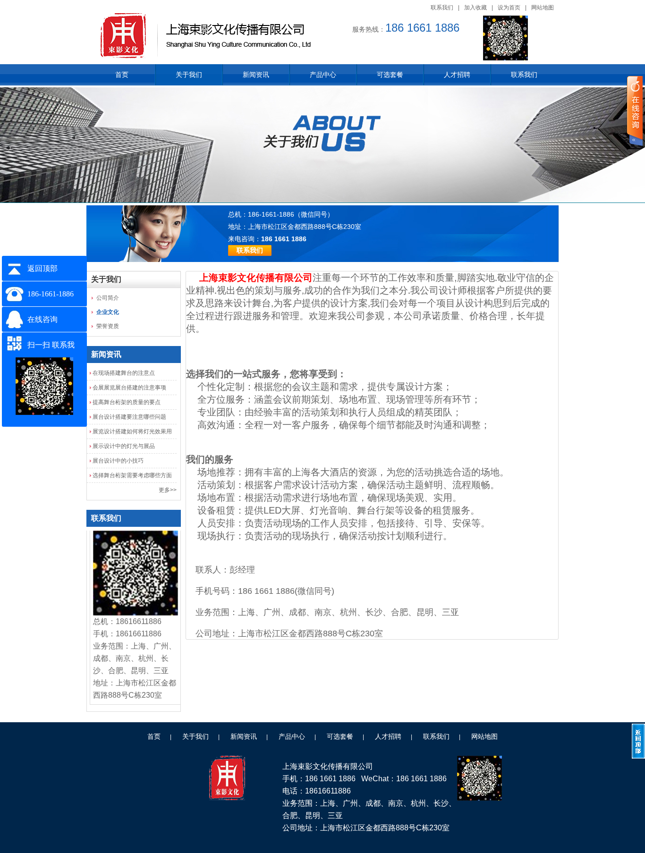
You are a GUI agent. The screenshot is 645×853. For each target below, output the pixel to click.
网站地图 (542, 7)
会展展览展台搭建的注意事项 (129, 387)
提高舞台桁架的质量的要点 (127, 402)
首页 (121, 74)
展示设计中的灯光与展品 (124, 446)
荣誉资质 (107, 326)
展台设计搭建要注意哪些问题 (129, 417)
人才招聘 (457, 74)
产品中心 (323, 74)
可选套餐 (390, 74)
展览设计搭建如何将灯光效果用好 (132, 433)
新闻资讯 (256, 74)
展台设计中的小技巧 (118, 460)
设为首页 (509, 7)
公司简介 (107, 298)
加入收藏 (475, 7)
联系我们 (442, 7)
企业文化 (107, 312)
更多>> (168, 490)
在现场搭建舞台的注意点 (124, 373)
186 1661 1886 (283, 239)
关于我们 (189, 74)
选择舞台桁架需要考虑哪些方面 (132, 475)
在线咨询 (42, 319)
